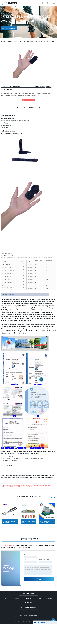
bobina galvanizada (22, 612)
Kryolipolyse (45, 475)
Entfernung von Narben (35, 477)
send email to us (29, 100)
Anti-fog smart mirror (10, 612)
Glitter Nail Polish (32, 612)
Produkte (10, 41)
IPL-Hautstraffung (15, 477)
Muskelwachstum (18, 475)
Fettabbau (3, 479)
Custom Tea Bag (23, 615)
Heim (4, 41)
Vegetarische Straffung (28, 475)
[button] (43, 3)
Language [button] (53, 3)
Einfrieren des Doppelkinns (47, 477)
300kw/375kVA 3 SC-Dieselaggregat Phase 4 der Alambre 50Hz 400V (18, 486)
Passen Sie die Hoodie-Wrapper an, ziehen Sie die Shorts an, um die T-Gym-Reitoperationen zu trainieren (28, 485)
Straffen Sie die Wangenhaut (7, 475)
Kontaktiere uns (28, 602)
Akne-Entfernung (38, 475)
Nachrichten (28, 598)
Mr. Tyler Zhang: (7, 545)
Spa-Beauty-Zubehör (24, 477)
